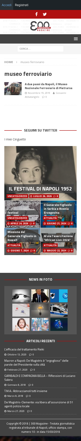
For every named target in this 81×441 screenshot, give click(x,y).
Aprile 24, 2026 (19, 223)
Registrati (21, 5)
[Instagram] (45, 14)
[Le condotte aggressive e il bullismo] (21, 295)
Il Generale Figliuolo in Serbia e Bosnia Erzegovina (58, 208)
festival (13, 212)
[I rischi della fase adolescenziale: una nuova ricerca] (59, 324)
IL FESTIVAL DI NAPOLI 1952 (40, 188)
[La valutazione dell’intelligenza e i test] (40, 310)
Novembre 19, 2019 (39, 92)
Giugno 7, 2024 (20, 250)
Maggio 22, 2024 (56, 250)
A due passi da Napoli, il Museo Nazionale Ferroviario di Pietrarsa (48, 86)
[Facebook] (36, 14)
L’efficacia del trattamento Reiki (24, 349)
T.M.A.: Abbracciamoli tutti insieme (25, 391)
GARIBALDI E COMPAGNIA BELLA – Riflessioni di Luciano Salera (39, 377)
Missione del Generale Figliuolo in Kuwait (22, 235)
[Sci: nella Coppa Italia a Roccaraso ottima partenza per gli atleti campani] (21, 310)
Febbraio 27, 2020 (17, 369)
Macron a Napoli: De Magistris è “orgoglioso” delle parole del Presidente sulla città (36, 362)
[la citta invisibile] (40, 324)
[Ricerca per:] (40, 48)
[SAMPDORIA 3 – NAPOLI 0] (59, 295)
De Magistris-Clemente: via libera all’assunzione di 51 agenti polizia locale (38, 404)
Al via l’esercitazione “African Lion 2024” (58, 238)
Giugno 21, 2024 (56, 223)
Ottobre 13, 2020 (16, 354)
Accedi (6, 5)
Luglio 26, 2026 (42, 196)
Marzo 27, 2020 (15, 411)
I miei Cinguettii (15, 139)
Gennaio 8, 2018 (16, 384)
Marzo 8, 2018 (15, 395)
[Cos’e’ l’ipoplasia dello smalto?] (21, 324)
